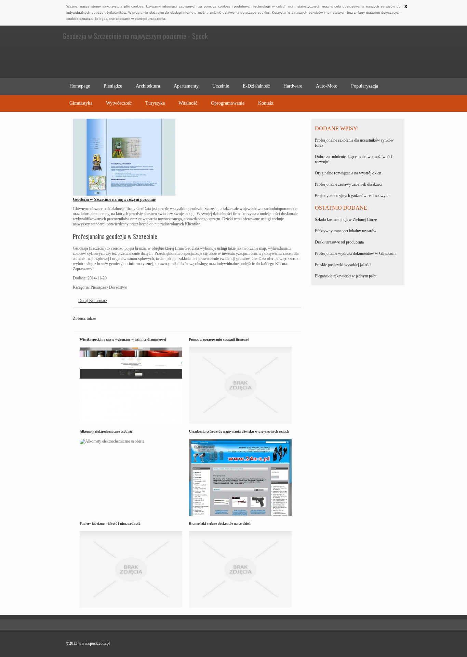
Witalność (187, 103)
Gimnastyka (80, 103)
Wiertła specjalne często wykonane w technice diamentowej (123, 339)
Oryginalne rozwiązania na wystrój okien (348, 173)
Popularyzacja (364, 86)
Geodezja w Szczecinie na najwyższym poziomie (114, 199)
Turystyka (155, 103)
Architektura (148, 86)
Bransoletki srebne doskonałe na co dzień (220, 523)
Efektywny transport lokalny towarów (345, 230)
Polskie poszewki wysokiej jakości (343, 264)
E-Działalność (256, 86)
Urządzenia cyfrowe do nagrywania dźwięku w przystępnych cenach (239, 431)
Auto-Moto (326, 86)
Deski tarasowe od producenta (339, 242)
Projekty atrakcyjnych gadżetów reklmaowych (352, 195)
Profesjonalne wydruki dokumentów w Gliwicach (355, 253)
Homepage (79, 86)
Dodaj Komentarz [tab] (92, 300)
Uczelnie (220, 86)
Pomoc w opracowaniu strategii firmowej (219, 339)
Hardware (292, 86)
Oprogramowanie (227, 103)
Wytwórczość (119, 103)
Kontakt (265, 103)
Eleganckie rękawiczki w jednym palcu (346, 276)
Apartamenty (186, 86)
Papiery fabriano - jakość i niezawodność (110, 523)
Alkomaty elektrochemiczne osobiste (106, 431)
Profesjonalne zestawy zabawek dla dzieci (348, 184)
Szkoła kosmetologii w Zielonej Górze (346, 219)
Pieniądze (113, 86)
